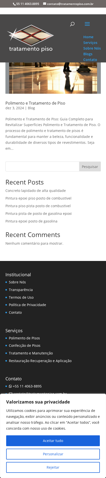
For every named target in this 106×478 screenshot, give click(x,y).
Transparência (21, 289)
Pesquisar (90, 166)
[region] (53, 436)
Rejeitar (53, 467)
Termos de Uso (21, 297)
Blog (31, 108)
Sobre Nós (17, 282)
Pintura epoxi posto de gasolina (31, 221)
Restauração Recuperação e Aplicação (40, 360)
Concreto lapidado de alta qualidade (35, 190)
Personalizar (53, 454)
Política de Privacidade (27, 304)
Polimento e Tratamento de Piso (35, 103)
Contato (15, 312)
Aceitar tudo (53, 440)
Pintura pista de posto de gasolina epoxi (38, 213)
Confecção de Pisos (24, 345)
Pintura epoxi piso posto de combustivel (38, 198)
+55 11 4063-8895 (27, 386)
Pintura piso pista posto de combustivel (38, 205)
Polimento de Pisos (24, 338)
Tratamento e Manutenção (31, 353)
